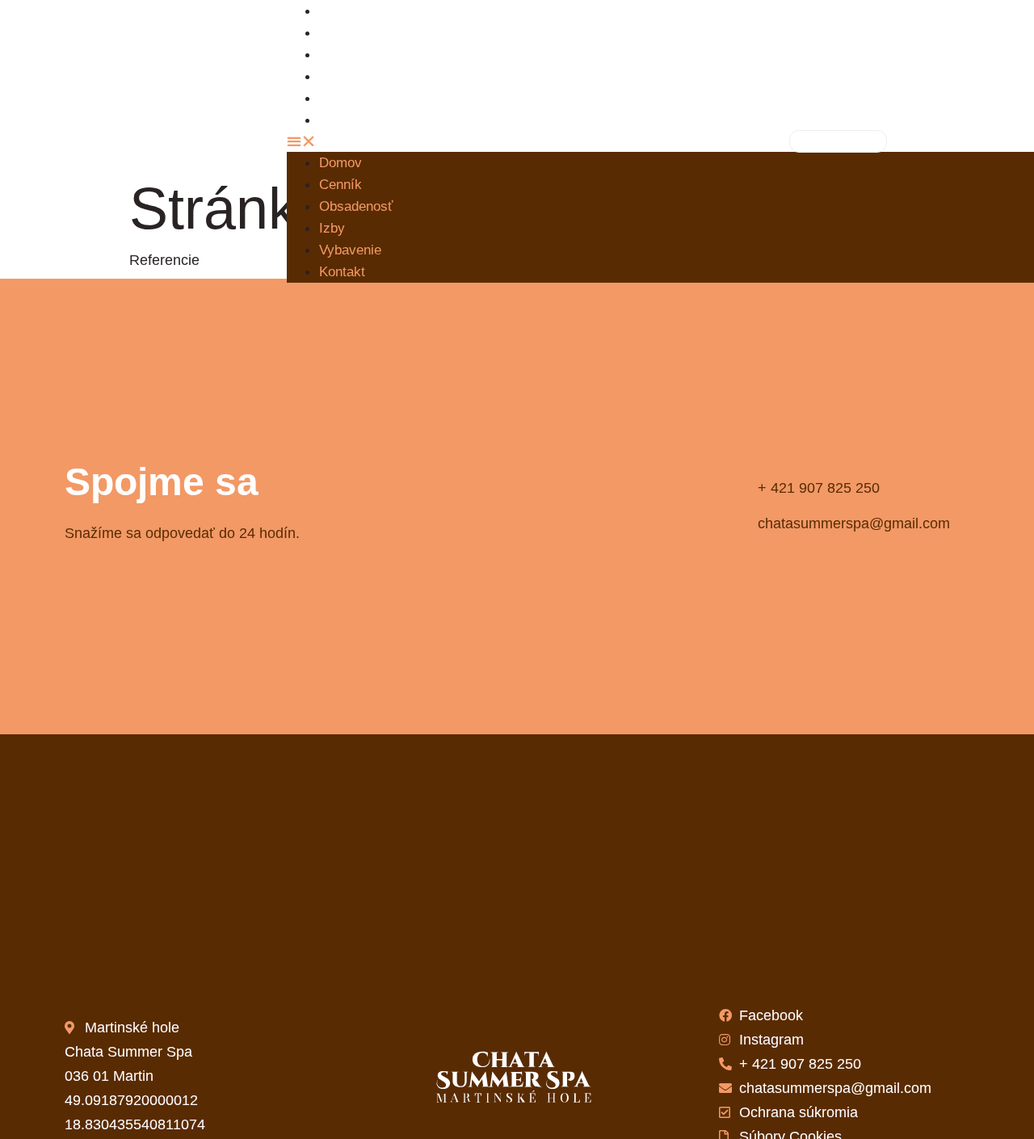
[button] (505, 141)
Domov (340, 162)
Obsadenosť (368, 54)
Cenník (340, 184)
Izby (332, 228)
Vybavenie (350, 250)
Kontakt (354, 120)
